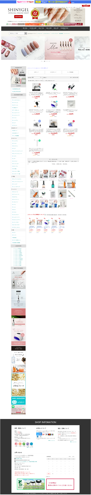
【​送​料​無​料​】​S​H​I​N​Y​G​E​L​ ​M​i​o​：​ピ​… (32, 227)
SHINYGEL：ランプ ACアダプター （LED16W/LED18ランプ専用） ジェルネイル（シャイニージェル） (53, 93)
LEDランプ (36, 72)
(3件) (72, 135)
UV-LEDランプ (53, 72)
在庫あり (45, 77)
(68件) (55, 116)
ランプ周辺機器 (70, 72)
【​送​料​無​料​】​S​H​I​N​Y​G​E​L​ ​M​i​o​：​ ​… (39, 227)
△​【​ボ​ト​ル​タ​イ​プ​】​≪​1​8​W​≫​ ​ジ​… (61, 227)
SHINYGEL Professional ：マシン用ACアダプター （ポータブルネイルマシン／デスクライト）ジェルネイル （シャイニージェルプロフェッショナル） (36, 111)
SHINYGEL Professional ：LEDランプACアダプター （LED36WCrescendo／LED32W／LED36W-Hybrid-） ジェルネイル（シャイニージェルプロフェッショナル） (70, 94)
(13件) (38, 155)
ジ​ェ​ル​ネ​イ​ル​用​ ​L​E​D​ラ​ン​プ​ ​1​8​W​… (47, 227)
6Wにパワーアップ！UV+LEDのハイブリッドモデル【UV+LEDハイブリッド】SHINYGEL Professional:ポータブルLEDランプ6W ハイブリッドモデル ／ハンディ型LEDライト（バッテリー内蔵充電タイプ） (36, 150)
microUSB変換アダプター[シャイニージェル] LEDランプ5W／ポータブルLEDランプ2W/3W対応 (70, 110)
